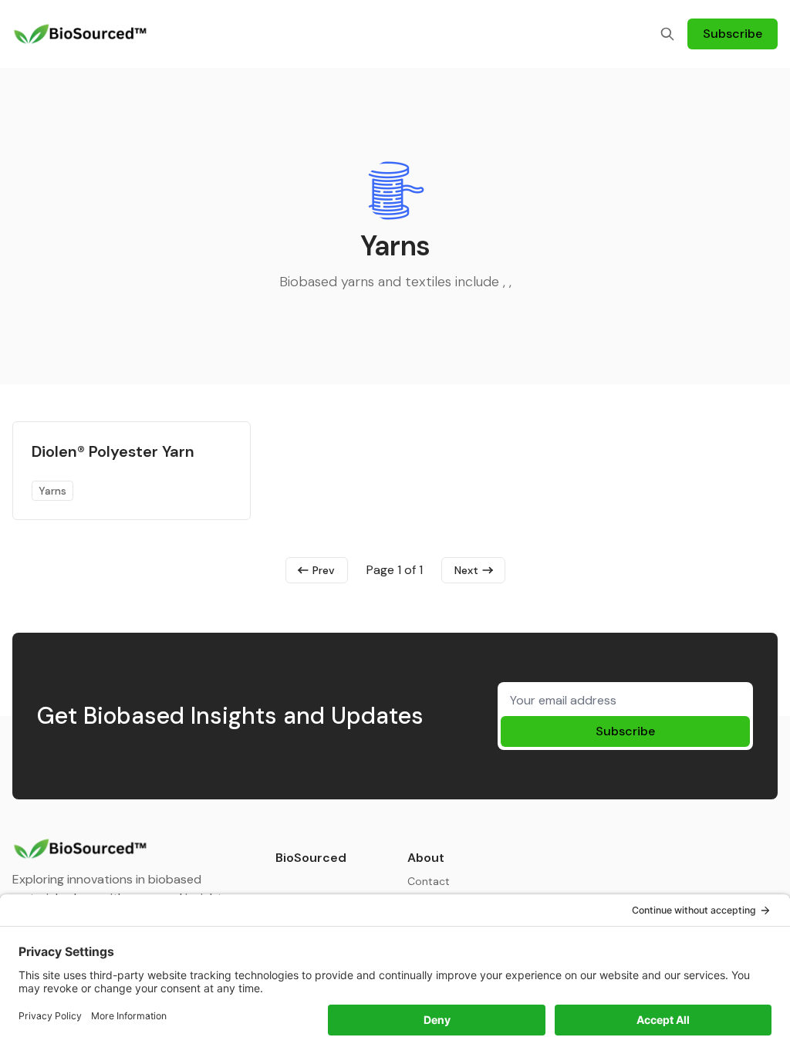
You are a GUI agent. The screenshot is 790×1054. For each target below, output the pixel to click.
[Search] (667, 34)
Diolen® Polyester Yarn (113, 451)
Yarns (52, 491)
